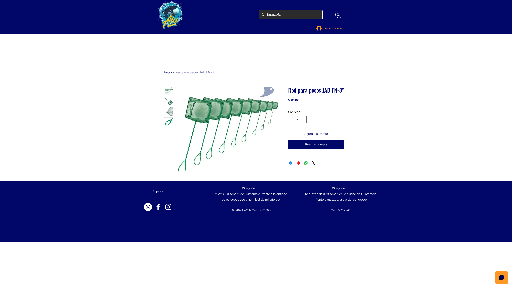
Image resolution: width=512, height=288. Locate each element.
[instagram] (168, 207)
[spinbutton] (297, 119)
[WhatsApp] (148, 207)
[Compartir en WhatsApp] (306, 163)
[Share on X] (313, 163)
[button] (338, 14)
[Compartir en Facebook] (290, 163)
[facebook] (158, 207)
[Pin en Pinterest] (298, 163)
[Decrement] (291, 119)
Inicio (168, 72)
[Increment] (303, 119)
